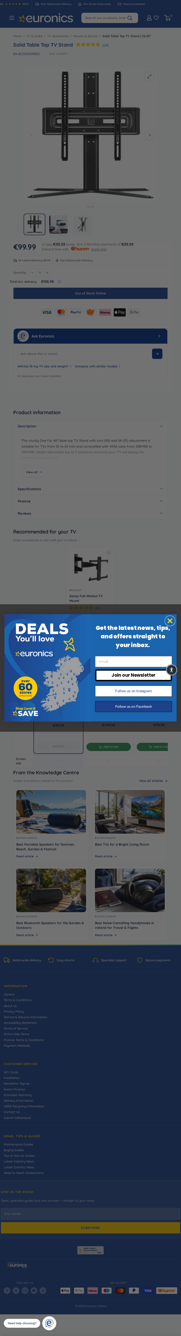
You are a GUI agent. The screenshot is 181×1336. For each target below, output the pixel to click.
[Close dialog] (170, 621)
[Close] (55, 1318)
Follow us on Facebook (133, 706)
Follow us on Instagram (133, 691)
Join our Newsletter (133, 675)
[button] (171, 670)
